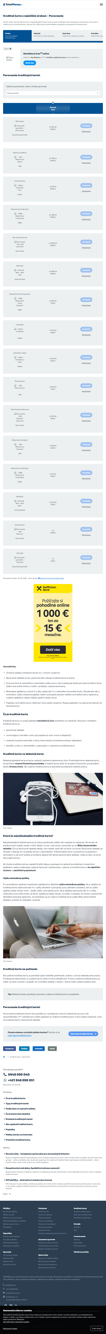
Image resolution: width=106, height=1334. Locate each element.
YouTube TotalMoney (10, 1305)
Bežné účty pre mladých (47, 1261)
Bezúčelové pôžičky (10, 1211)
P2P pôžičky (7, 1227)
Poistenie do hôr (44, 1230)
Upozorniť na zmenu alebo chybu (52, 578)
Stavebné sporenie (46, 1239)
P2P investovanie (80, 1246)
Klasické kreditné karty (82, 1211)
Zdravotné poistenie (45, 1221)
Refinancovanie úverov (11, 1224)
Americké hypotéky (10, 1239)
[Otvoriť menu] (101, 4)
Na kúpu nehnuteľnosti (11, 1236)
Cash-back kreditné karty (82, 1034)
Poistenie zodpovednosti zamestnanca (52, 1233)
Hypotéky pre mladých (11, 1246)
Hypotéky (7, 1233)
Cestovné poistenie (45, 1214)
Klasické (44, 34)
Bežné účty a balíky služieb (48, 1258)
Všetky (11, 35)
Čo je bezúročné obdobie (18, 1114)
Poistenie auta (43, 1211)
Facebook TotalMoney (5, 1305)
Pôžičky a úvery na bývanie (12, 1218)
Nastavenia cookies (10, 1328)
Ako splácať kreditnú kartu (19, 1124)
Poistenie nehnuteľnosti (47, 1224)
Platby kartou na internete (19, 1134)
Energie (77, 1224)
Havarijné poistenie (45, 1227)
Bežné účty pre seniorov (47, 1267)
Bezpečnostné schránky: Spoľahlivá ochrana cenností (32, 1168)
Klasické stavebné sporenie (48, 1242)
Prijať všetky (96, 1328)
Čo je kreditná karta (15, 1098)
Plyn (75, 1230)
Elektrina (77, 1227)
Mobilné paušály (81, 1252)
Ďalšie (5, 1194)
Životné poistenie (44, 1218)
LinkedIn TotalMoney (16, 1305)
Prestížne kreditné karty (18, 1139)
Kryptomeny (78, 1242)
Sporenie (7, 1252)
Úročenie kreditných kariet (19, 1119)
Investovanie (79, 1236)
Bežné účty (43, 1255)
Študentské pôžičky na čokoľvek (14, 1221)
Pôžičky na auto (8, 1214)
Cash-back (73, 34)
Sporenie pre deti (9, 1264)
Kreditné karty (80, 1208)
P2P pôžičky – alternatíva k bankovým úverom (29, 1180)
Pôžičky (6, 1208)
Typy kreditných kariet (17, 1103)
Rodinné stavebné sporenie (48, 1249)
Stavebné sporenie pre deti (48, 1246)
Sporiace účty (8, 1261)
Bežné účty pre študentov (47, 1264)
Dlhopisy (77, 1239)
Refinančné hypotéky (10, 1242)
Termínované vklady (10, 1255)
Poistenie (42, 1208)
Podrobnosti (86, 131)
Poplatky (10, 1129)
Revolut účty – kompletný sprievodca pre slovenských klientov (38, 1153)
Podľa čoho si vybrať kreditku (20, 1108)
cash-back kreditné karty (19, 1035)
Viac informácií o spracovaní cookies (16, 1322)
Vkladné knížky (8, 1258)
